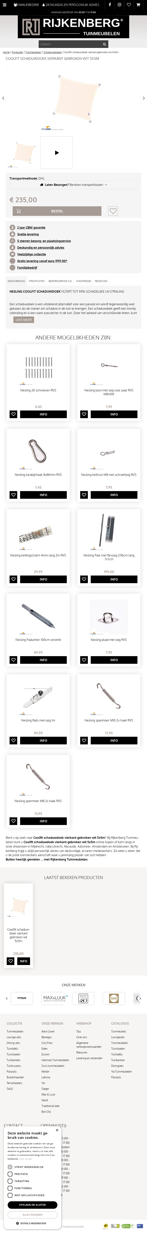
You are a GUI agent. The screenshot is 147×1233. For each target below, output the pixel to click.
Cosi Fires (47, 1042)
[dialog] (32, 1177)
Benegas (46, 1037)
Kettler (45, 1071)
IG (119, 5)
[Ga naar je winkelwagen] (138, 5)
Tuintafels (12, 1048)
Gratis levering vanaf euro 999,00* (42, 261)
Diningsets (117, 1065)
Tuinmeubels (118, 1031)
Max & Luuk (48, 1094)
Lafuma (46, 1077)
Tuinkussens (14, 1065)
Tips (78, 1031)
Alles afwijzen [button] (32, 1214)
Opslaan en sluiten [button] (32, 1204)
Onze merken (73, 985)
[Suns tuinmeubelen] (113, 998)
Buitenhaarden (15, 1077)
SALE (10, 1088)
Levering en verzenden (89, 1058)
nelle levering (29, 234)
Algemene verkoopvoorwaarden (88, 1044)
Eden (44, 1048)
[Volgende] (144, 98)
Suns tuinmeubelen (53, 1065)
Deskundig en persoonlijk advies (40, 247)
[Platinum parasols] (22, 998)
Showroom (83, 281)
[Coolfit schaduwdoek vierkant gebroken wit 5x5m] (73, 98)
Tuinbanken (13, 1060)
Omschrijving (16, 281)
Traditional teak (51, 1106)
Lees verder (25, 1158)
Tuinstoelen (13, 1054)
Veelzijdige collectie (31, 254)
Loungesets (118, 1037)
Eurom (45, 1054)
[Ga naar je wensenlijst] (129, 5)
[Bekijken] (138, 5)
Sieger (45, 1088)
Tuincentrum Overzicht (73, 1226)
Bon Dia (46, 1111)
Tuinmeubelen (15, 1031)
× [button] (57, 1130)
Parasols (11, 1071)
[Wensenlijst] (129, 5)
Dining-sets (13, 1042)
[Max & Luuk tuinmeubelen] (52, 998)
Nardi (45, 1100)
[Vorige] (3, 98)
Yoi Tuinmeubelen (121, 1071)
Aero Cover (48, 1031)
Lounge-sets (14, 1037)
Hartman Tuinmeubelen (55, 1060)
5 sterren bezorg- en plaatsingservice (44, 241)
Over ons (81, 1037)
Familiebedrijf (27, 268)
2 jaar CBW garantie (31, 227)
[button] (32, 1223)
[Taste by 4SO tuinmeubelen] (83, 998)
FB (109, 5)
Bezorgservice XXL (60, 281)
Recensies (101, 281)
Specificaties (37, 281)
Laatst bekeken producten (73, 877)
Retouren (81, 1052)
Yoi (43, 1083)
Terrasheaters (14, 1083)
